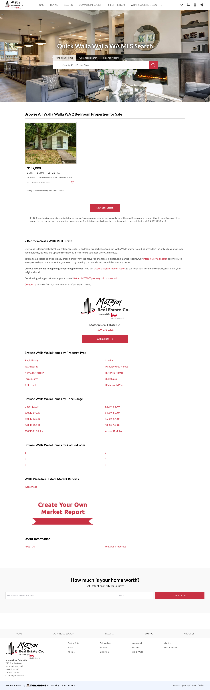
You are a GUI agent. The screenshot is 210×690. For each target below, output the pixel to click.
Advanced (88, 57)
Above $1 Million (114, 431)
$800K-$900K (112, 424)
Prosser (103, 647)
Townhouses (31, 366)
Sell (111, 57)
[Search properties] (153, 65)
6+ (106, 465)
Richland (136, 647)
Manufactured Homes (116, 366)
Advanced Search (63, 633)
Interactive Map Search (155, 258)
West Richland (171, 647)
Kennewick (137, 643)
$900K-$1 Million (34, 431)
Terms (63, 685)
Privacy (71, 685)
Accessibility (53, 685)
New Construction (34, 372)
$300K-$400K (32, 412)
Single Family (31, 360)
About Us (30, 546)
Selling (68, 5)
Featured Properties (115, 546)
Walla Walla (31, 486)
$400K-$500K (112, 412)
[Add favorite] (72, 182)
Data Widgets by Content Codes (188, 685)
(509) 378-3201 (105, 329)
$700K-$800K (32, 424)
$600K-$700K (112, 418)
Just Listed (30, 384)
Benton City (73, 643)
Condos (109, 360)
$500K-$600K (32, 418)
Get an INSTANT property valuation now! (95, 278)
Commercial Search (90, 5)
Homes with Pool (114, 384)
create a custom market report (110, 268)
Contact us (30, 284)
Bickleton (104, 651)
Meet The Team (116, 5)
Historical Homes (114, 372)
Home (41, 5)
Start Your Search (105, 207)
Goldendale (105, 643)
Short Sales (111, 378)
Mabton (167, 643)
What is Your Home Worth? (146, 5)
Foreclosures (31, 378)
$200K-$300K (112, 406)
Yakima (71, 651)
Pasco (70, 647)
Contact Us (103, 339)
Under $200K (32, 406)
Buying (54, 5)
